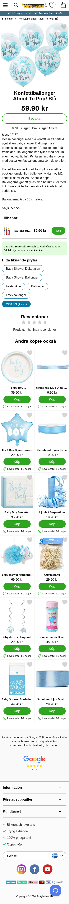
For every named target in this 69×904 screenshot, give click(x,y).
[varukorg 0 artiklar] (63, 5)
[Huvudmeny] (5, 5)
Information (12, 787)
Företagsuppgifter (17, 799)
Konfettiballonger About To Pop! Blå (38, 18)
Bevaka (34, 118)
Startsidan (7, 18)
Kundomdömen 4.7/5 (50, 13)
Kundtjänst (12, 811)
